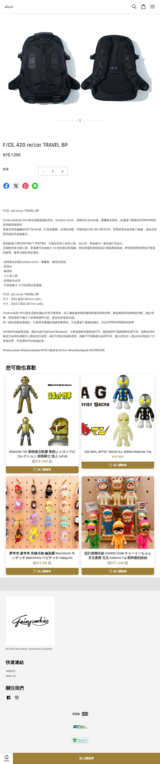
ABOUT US (11, 676)
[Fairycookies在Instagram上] (17, 699)
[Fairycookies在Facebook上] (8, 699)
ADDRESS (10, 671)
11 (95, 120)
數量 (6, 169)
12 (99, 120)
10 (92, 120)
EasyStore (47, 649)
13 (103, 120)
